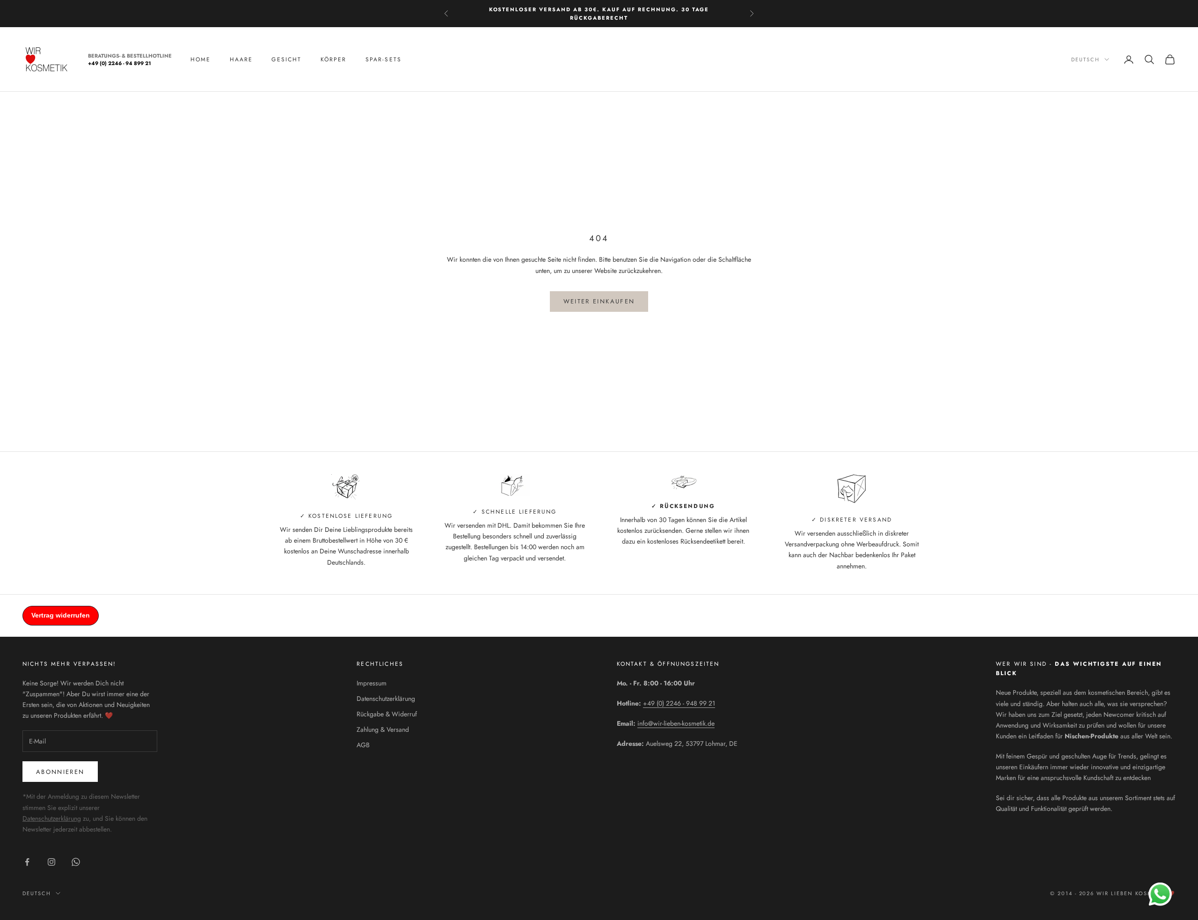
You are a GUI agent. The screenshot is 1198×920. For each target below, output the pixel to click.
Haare (241, 59)
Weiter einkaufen (599, 301)
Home (200, 59)
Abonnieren (60, 771)
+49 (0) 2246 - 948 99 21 (679, 703)
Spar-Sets (383, 59)
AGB (363, 745)
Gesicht (286, 59)
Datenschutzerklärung (51, 818)
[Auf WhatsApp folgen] (75, 862)
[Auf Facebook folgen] (27, 862)
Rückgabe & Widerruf (387, 714)
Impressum (372, 683)
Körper (334, 59)
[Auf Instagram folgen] (51, 862)
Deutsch (1085, 59)
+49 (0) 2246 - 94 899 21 (119, 63)
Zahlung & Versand (383, 729)
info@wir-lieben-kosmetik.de (676, 723)
